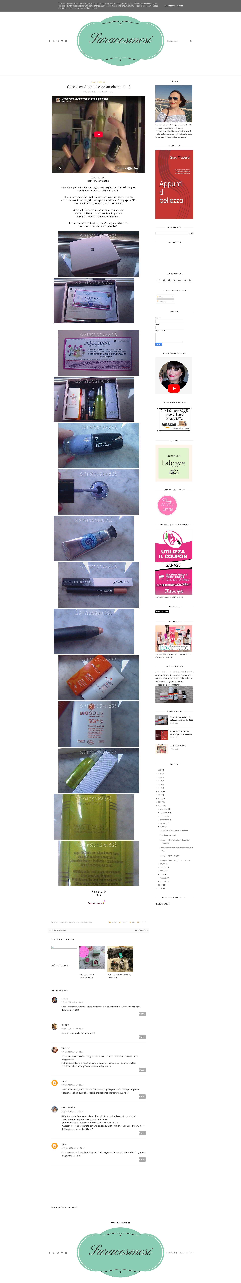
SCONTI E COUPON (178, 746)
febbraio (163, 878)
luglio (162, 827)
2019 (160, 780)
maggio (163, 867)
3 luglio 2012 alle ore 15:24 (72, 1052)
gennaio (163, 881)
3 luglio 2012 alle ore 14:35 (72, 1029)
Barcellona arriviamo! (168, 835)
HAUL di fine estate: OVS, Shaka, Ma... (119, 976)
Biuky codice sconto (60, 965)
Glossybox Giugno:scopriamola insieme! (175, 860)
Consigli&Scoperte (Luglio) (169, 855)
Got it (180, 6)
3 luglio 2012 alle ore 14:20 (72, 1002)
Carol (65, 998)
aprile (162, 871)
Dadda (65, 1025)
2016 (160, 791)
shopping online (86, 922)
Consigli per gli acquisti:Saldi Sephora (174, 830)
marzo (162, 874)
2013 (160, 802)
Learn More (169, 6)
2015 (160, 795)
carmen (66, 1048)
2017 (160, 788)
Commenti (162, 301)
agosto (162, 823)
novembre (164, 812)
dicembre (163, 809)
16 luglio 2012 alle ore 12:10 (73, 1148)
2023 (160, 773)
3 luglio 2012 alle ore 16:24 (72, 1085)
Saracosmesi (91, 92)
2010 (160, 888)
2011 (160, 885)
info (64, 1081)
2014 (160, 798)
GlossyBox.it (98, 82)
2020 (160, 777)
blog (86, 200)
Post (160, 296)
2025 (160, 770)
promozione (74, 922)
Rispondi (142, 1013)
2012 (160, 805)
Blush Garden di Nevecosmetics (86, 976)
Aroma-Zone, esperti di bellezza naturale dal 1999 (174, 672)
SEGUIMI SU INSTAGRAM (120, 1223)
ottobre (163, 816)
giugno (162, 864)
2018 (160, 784)
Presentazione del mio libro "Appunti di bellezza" (181, 733)
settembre (164, 820)
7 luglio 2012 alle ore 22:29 (72, 1111)
